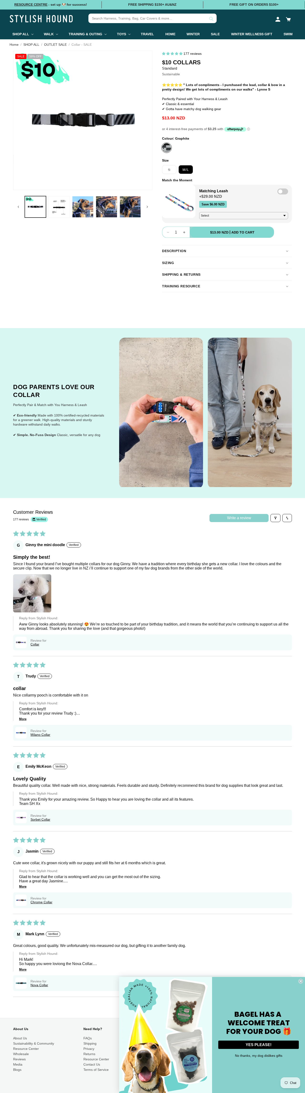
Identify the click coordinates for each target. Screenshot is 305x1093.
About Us (20, 1038)
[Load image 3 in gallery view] (82, 206)
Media (17, 1064)
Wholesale (21, 1054)
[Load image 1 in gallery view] (35, 206)
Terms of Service (96, 1070)
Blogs (17, 1070)
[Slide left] (18, 207)
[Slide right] (147, 207)
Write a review (239, 518)
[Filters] (275, 518)
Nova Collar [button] (39, 985)
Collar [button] (34, 644)
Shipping (90, 1043)
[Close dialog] (300, 981)
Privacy (88, 1049)
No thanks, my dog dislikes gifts (258, 1055)
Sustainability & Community (33, 1043)
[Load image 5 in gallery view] (130, 206)
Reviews (19, 1059)
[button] (288, 19)
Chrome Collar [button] (41, 902)
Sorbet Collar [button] (40, 819)
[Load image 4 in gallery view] (106, 206)
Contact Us (91, 1064)
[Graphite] (166, 147)
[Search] (211, 19)
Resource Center (26, 1049)
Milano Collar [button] (40, 735)
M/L (186, 170)
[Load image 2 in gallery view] (59, 206)
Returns (89, 1054)
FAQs (87, 1038)
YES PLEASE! (258, 1045)
